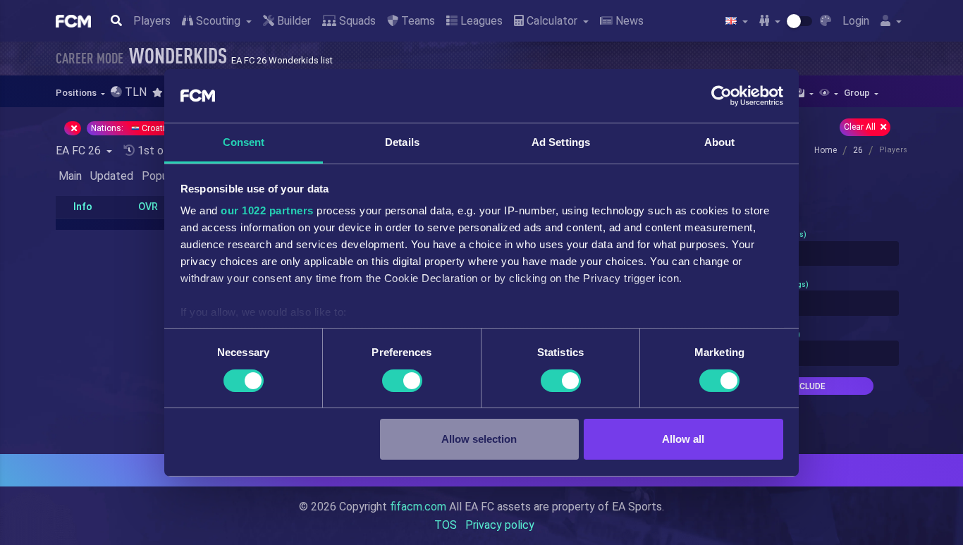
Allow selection (479, 439)
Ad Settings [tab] (561, 142)
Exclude (807, 386)
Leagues (480, 20)
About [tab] (719, 142)
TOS (445, 525)
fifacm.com (418, 506)
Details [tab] (402, 142)
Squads (356, 20)
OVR (148, 207)
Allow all (683, 439)
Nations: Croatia (131, 128)
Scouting (218, 20)
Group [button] (858, 92)
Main (70, 176)
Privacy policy (499, 525)
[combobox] (807, 254)
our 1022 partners (267, 210)
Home (825, 150)
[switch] (402, 380)
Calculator (552, 20)
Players (152, 20)
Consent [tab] (244, 142)
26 (858, 150)
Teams (416, 20)
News (628, 20)
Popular (161, 176)
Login (855, 20)
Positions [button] (77, 92)
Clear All (861, 127)
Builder (292, 20)
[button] (161, 92)
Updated (111, 176)
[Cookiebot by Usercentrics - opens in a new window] (721, 95)
